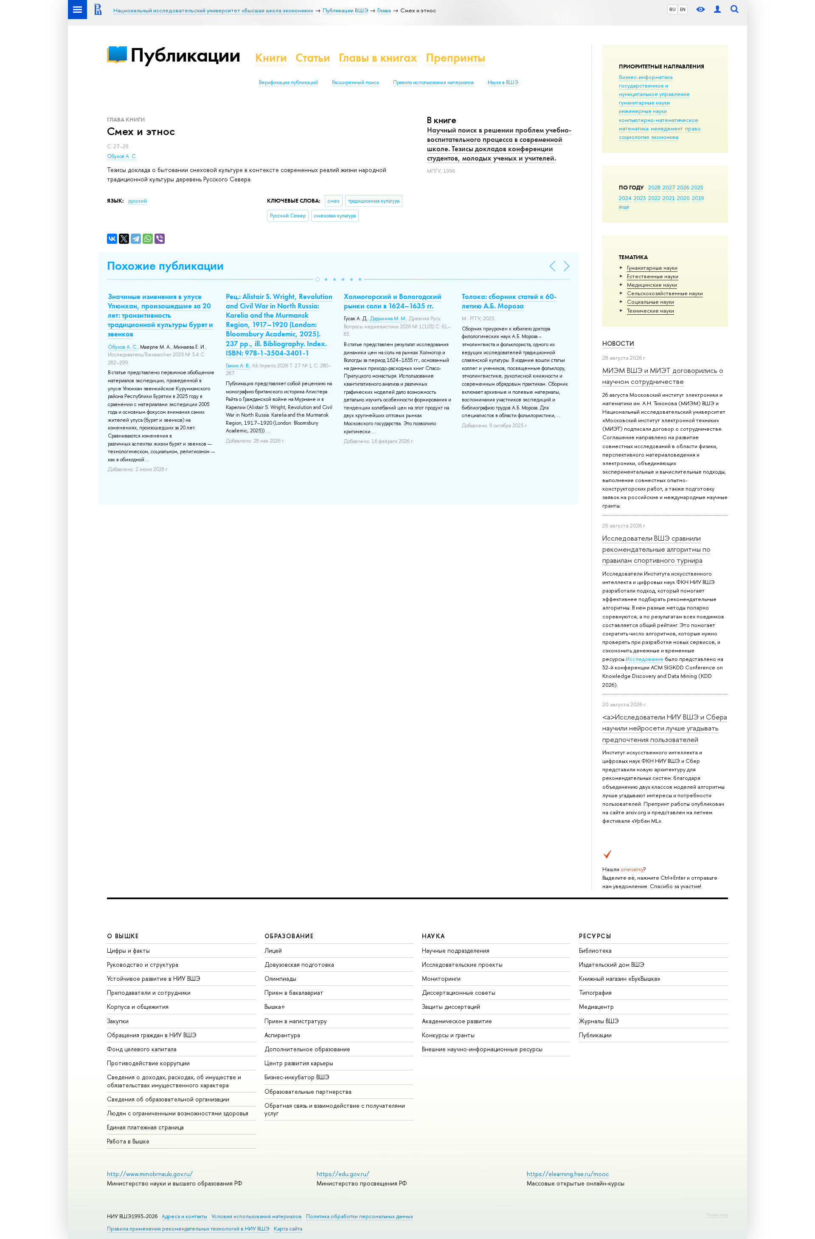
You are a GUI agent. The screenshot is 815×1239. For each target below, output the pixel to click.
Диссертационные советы (458, 992)
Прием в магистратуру (295, 1021)
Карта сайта (288, 1228)
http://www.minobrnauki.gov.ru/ (150, 1174)
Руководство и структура (142, 964)
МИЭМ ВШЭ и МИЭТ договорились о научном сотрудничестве (662, 375)
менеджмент (667, 128)
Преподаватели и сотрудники (149, 992)
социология (634, 137)
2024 (625, 198)
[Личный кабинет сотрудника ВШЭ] (717, 9)
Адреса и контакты (184, 1216)
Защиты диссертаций (451, 1006)
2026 (683, 187)
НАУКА (433, 936)
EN (683, 9)
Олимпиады (280, 978)
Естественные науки (652, 276)
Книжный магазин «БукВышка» (619, 978)
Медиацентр (596, 1006)
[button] (317, 279)
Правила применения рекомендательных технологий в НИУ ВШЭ (188, 1228)
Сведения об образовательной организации (168, 1099)
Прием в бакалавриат (293, 992)
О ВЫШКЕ (123, 936)
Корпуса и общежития (138, 1006)
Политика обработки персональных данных (359, 1216)
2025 (697, 187)
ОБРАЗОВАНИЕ (289, 936)
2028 (654, 187)
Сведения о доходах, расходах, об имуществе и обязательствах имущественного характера (174, 1081)
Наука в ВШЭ (503, 82)
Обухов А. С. (122, 156)
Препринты (455, 57)
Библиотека (595, 950)
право (693, 128)
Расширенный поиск (355, 82)
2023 (640, 198)
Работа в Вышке (128, 1141)
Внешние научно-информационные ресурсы (482, 1049)
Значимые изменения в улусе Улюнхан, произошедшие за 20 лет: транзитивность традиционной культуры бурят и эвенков (160, 315)
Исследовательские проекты (462, 964)
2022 (654, 198)
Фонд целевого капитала (142, 1049)
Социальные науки (650, 301)
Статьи (312, 57)
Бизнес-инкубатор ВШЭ (296, 1077)
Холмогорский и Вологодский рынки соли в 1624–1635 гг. (392, 301)
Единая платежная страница (145, 1127)
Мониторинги (441, 978)
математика (634, 128)
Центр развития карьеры (298, 1063)
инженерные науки (643, 111)
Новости (618, 343)
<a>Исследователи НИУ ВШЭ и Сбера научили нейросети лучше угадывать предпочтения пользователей (664, 728)
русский (137, 201)
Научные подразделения (455, 950)
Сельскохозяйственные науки (665, 293)
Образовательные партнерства (307, 1091)
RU (672, 9)
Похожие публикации (165, 265)
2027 (669, 187)
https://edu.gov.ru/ (343, 1174)
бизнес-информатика (646, 77)
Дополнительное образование (307, 1049)
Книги (271, 57)
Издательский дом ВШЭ (611, 964)
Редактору (717, 1214)
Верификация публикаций (288, 82)
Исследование (644, 659)
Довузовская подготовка (299, 964)
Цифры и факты (128, 950)
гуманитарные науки (644, 102)
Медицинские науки (652, 284)
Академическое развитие (457, 1021)
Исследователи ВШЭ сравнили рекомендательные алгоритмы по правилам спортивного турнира (656, 549)
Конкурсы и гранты (448, 1035)
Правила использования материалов (433, 82)
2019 (698, 198)
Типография (595, 992)
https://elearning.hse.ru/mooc (568, 1174)
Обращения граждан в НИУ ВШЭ (152, 1035)
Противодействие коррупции (148, 1063)
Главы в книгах (378, 57)
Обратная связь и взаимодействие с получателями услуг (334, 1109)
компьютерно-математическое (658, 120)
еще (624, 206)
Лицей (273, 950)
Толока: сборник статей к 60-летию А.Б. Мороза (509, 301)
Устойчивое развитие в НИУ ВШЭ (153, 978)
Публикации (185, 55)
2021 (669, 198)
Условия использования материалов (256, 1216)
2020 (683, 198)
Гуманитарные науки (652, 267)
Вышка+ (274, 1006)
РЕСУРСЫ (595, 936)
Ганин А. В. (238, 365)
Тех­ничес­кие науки (650, 310)
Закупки (118, 1021)
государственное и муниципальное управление (654, 90)
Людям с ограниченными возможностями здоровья (177, 1113)
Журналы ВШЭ (599, 1021)
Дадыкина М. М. (388, 318)
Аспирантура (282, 1035)
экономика (664, 137)
